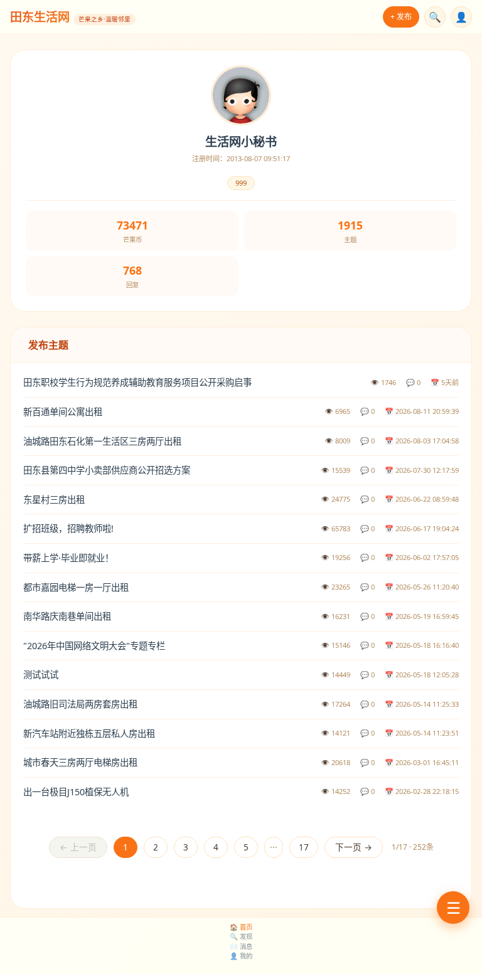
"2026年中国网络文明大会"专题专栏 (94, 646)
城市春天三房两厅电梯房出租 (80, 762)
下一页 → (353, 847)
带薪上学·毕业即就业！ (68, 558)
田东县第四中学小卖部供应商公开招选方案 (106, 470)
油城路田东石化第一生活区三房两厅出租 (102, 441)
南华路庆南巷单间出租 (67, 616)
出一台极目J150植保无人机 (76, 792)
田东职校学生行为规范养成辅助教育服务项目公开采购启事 (137, 382)
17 (304, 847)
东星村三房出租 (54, 500)
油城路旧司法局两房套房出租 (80, 704)
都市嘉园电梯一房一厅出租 (76, 587)
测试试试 (40, 674)
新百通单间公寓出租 (62, 412)
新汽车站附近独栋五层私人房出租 (89, 733)
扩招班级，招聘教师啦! (68, 528)
